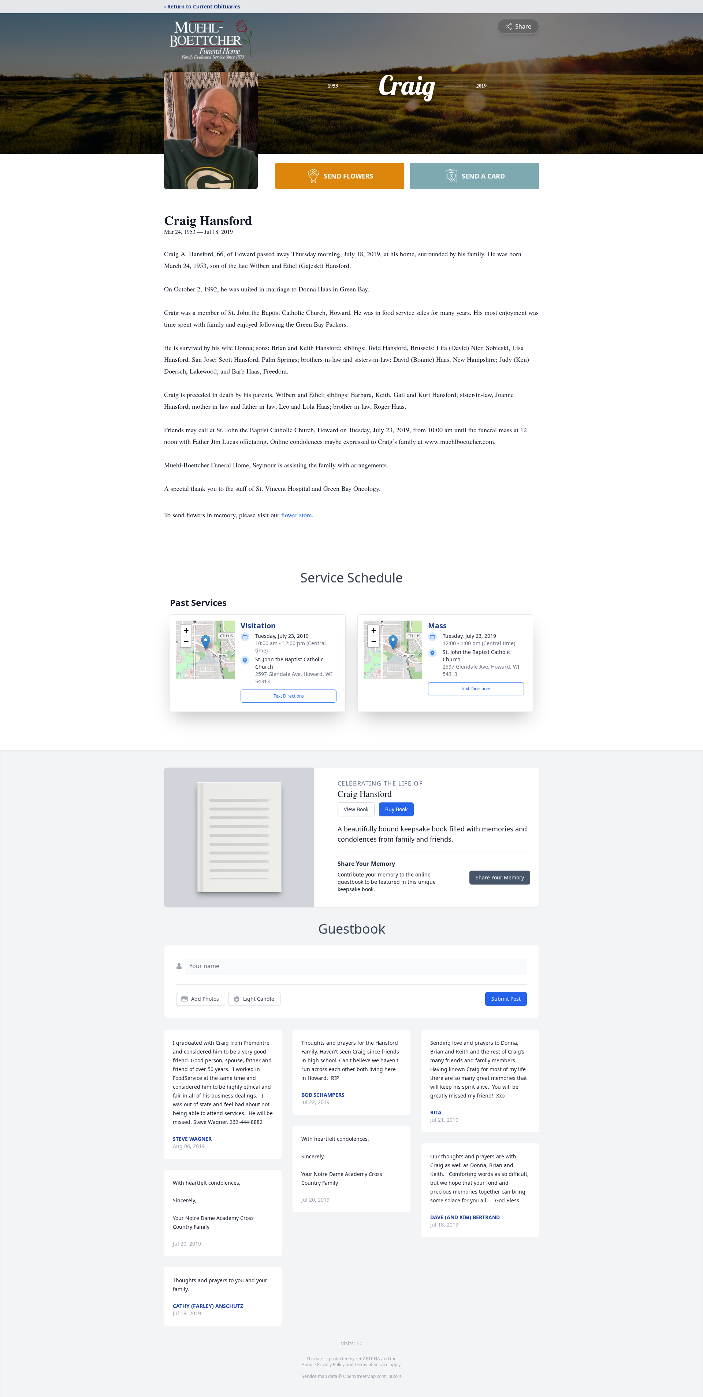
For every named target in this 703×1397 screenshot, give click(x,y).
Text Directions (289, 696)
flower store (296, 514)
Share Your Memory (500, 877)
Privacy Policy (331, 1364)
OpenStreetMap (359, 1376)
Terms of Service (371, 1364)
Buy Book (396, 809)
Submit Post (506, 998)
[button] (205, 642)
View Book (356, 809)
